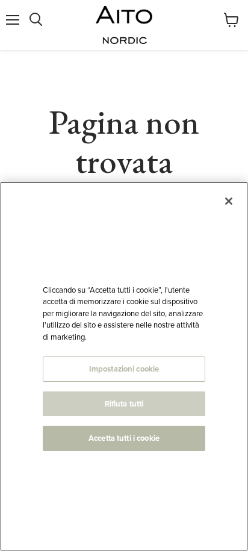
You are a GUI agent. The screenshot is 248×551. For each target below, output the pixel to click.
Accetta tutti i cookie (124, 438)
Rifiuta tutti (124, 403)
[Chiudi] (228, 201)
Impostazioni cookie (124, 369)
